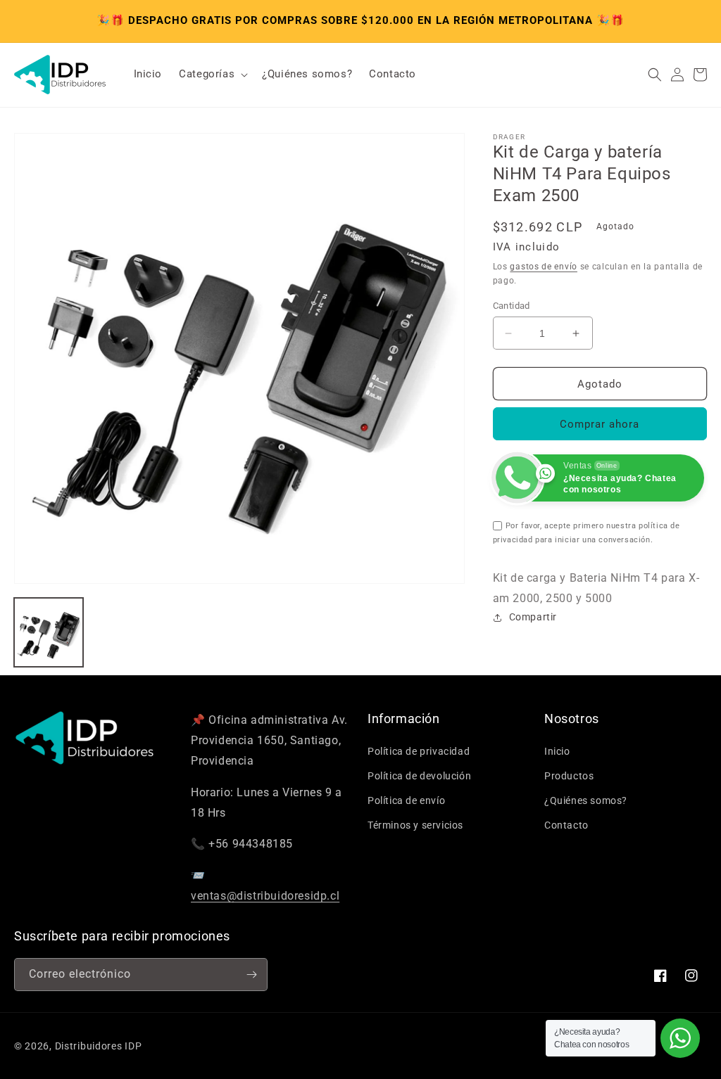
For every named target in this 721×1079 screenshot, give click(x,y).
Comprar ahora (599, 424)
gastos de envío (543, 267)
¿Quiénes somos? (585, 800)
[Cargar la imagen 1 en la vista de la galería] (48, 632)
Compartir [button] (533, 616)
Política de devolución (419, 775)
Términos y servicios (415, 825)
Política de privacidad (419, 751)
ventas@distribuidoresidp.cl (265, 895)
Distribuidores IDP (98, 1046)
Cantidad (511, 305)
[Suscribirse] (251, 974)
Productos (569, 775)
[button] (211, 74)
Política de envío (406, 800)
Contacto (566, 825)
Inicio (557, 751)
